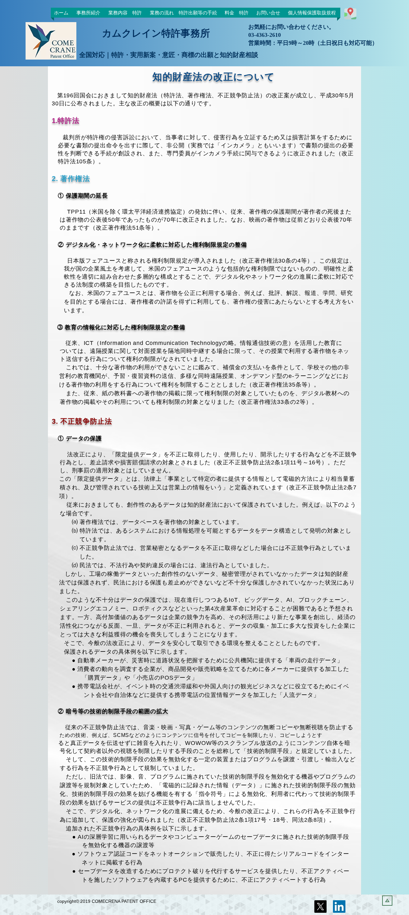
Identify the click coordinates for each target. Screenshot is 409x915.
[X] (320, 906)
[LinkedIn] (339, 906)
